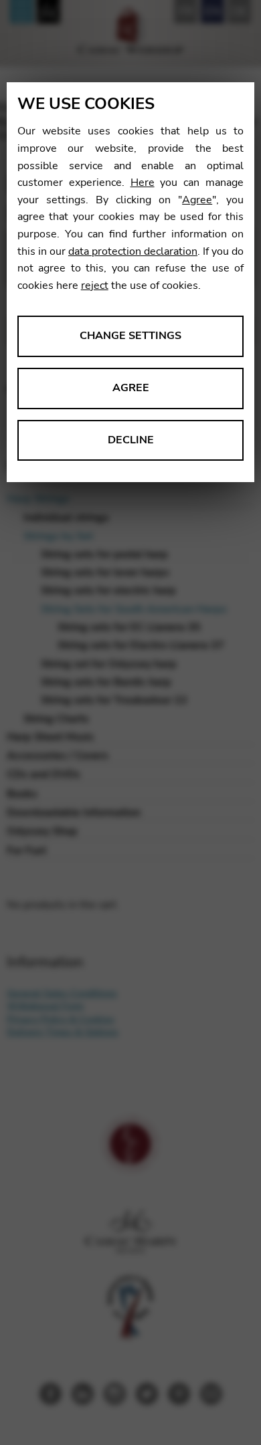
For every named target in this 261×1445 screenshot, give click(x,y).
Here (142, 182)
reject (94, 285)
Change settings (130, 335)
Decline (131, 440)
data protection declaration (132, 251)
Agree (197, 200)
